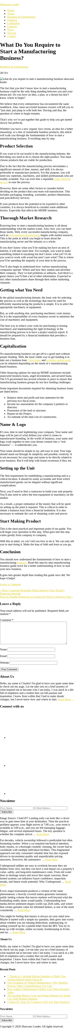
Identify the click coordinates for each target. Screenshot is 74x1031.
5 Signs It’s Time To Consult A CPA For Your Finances (38, 1002)
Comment (6, 620)
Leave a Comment (10, 584)
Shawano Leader (9, 4)
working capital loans (58, 360)
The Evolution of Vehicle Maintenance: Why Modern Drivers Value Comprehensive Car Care (37, 984)
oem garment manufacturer (24, 235)
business (22, 562)
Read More (42, 834)
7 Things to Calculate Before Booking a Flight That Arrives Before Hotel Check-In (36, 978)
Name (3, 649)
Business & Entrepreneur (14, 66)
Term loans (34, 360)
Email (3, 656)
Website (4, 662)
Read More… (65, 699)
